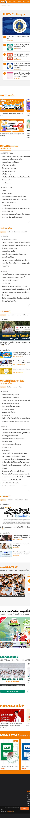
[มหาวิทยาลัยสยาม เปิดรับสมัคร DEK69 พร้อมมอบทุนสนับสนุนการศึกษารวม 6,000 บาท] (12, 715)
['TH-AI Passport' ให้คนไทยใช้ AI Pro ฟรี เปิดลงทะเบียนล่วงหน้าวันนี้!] (6, 554)
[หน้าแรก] (4, 1)
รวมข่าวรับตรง (10, 40)
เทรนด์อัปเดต (10, 500)
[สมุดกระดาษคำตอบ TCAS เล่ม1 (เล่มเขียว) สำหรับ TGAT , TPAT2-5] (9, 751)
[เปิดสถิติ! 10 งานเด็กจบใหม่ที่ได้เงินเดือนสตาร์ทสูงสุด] (6, 546)
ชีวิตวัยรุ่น (9, 387)
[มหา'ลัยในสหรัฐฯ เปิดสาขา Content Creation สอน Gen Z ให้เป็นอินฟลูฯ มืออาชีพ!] (6, 538)
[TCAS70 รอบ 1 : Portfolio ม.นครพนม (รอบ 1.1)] (6, 371)
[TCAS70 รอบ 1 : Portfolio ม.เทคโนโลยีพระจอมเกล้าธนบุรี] (10, 56)
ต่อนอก (19, 315)
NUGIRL (15, 387)
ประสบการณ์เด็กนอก (20, 364)
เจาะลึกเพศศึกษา (19, 500)
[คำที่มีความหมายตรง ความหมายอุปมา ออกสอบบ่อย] (12, 125)
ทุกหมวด (3, 232)
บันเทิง (20, 387)
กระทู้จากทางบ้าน (6, 383)
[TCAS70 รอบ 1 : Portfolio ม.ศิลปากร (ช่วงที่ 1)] (10, 47)
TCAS (28, 1)
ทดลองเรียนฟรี (13, 691)
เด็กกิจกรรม (25, 315)
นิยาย (14, 1)
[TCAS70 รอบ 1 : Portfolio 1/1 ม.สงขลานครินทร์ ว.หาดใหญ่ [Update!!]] (10, 66)
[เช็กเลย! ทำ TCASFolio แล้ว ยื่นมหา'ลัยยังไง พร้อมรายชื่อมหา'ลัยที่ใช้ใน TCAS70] (10, 75)
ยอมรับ (24, 808)
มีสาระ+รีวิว (24, 232)
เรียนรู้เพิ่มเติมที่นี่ (10, 811)
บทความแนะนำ (5, 496)
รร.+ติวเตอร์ (9, 232)
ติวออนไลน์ (3, 5)
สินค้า (9, 5)
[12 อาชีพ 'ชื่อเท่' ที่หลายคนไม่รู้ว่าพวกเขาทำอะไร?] (12, 105)
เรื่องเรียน (14, 315)
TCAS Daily (16, 78)
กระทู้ (10, 1)
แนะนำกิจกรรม (3, 346)
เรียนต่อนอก (17, 232)
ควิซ (24, 1)
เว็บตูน (19, 1)
